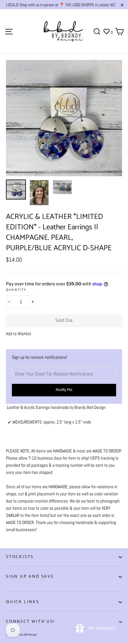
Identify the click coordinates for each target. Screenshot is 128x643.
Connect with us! (30, 621)
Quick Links (22, 602)
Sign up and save (30, 576)
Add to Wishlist (18, 333)
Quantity (16, 290)
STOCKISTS (20, 557)
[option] (64, 118)
